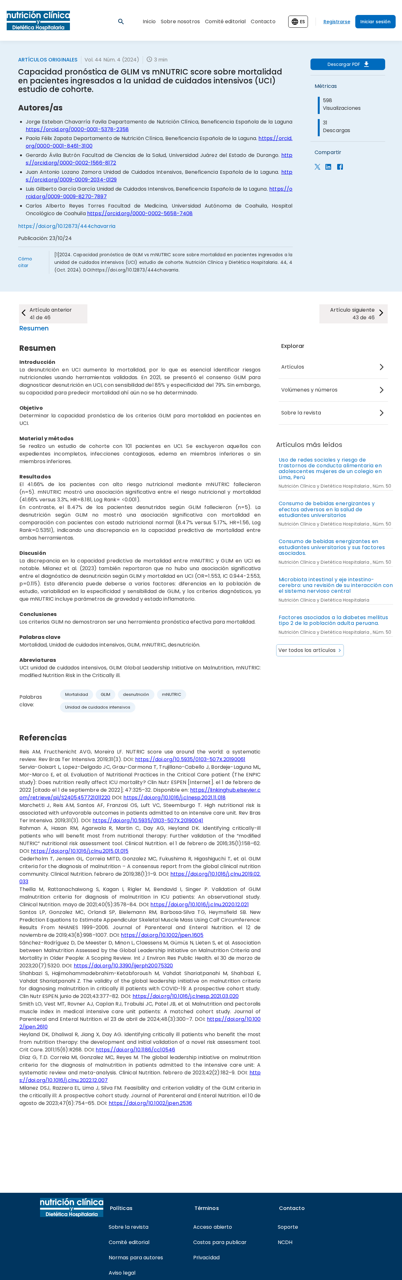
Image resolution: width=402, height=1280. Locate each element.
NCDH (285, 1242)
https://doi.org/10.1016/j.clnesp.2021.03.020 (186, 996)
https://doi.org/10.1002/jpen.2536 (150, 1103)
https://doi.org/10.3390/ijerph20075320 (123, 965)
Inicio (149, 21)
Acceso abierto (212, 1227)
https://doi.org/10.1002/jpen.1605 (162, 935)
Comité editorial (225, 21)
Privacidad (206, 1257)
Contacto (263, 21)
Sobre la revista (301, 412)
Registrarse (337, 21)
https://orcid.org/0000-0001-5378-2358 (77, 129)
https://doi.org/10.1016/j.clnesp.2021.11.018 (174, 797)
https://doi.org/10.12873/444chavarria (67, 226)
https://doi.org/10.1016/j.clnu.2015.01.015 (79, 851)
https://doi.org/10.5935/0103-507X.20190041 (147, 820)
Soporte (288, 1227)
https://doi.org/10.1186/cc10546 (135, 1049)
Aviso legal (122, 1272)
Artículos (292, 367)
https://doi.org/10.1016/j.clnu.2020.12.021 (199, 904)
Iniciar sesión (375, 21)
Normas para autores (136, 1257)
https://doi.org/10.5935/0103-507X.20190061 (190, 759)
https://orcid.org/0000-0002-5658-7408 (140, 213)
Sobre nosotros (180, 21)
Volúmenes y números (309, 389)
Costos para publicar (220, 1242)
